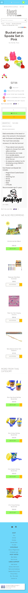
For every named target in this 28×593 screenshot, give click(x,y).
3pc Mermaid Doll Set (10, 586)
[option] (14, 60)
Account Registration (14, 550)
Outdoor (8, 23)
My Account (16, 2)
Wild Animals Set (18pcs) (14, 241)
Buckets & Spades (16, 23)
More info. (23, 97)
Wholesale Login (14, 552)
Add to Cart (13, 248)
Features (15, 123)
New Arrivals (14, 559)
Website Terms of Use (14, 571)
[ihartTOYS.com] (14, 12)
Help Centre (14, 564)
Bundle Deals (14, 542)
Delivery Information (14, 566)
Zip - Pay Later (14, 576)
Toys (14, 535)
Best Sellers (14, 557)
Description (6, 123)
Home (2, 23)
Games (14, 538)
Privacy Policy (14, 574)
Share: (20, 27)
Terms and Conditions (14, 569)
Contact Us (14, 578)
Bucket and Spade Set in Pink (10, 25)
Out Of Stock (12, 284)
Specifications (7, 126)
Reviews (5, 129)
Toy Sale (14, 545)
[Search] (25, 20)
